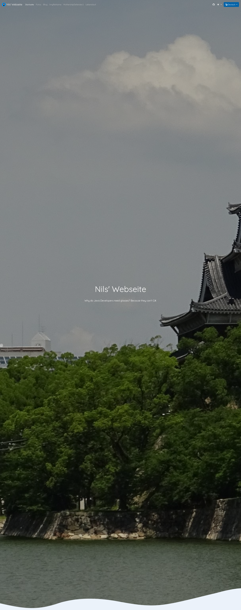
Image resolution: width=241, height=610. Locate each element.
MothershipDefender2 (73, 4)
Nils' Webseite (14, 4)
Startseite (29, 4)
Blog (45, 4)
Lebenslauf (91, 4)
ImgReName (55, 4)
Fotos (38, 4)
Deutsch (231, 4)
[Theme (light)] (220, 4)
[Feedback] (214, 4)
